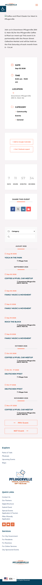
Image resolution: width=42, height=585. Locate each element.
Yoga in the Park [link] (13, 258)
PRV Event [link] (23, 423)
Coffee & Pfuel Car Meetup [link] (19, 278)
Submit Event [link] (7, 507)
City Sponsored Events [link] (10, 550)
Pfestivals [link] (5, 456)
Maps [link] (4, 463)
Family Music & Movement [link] (18, 295)
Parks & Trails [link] (7, 453)
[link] (3, 9)
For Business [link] (7, 543)
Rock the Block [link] (13, 322)
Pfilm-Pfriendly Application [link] (7, 518)
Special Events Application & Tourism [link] (10, 512)
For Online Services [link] (9, 546)
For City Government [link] (10, 536)
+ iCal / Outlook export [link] (21, 149)
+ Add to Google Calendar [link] (21, 142)
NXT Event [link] (19, 431)
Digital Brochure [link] (8, 504)
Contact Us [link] (6, 497)
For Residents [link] (7, 539)
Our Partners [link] (7, 500)
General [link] (20, 120)
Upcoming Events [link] (8, 459)
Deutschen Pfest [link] (13, 374)
